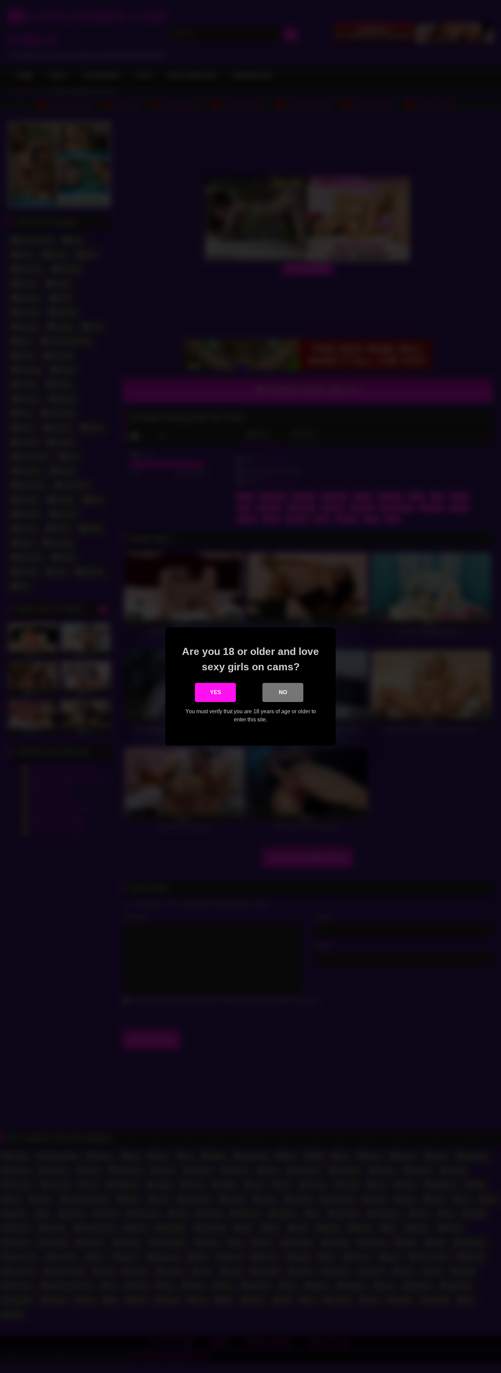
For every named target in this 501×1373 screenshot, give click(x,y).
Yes (215, 692)
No (283, 692)
